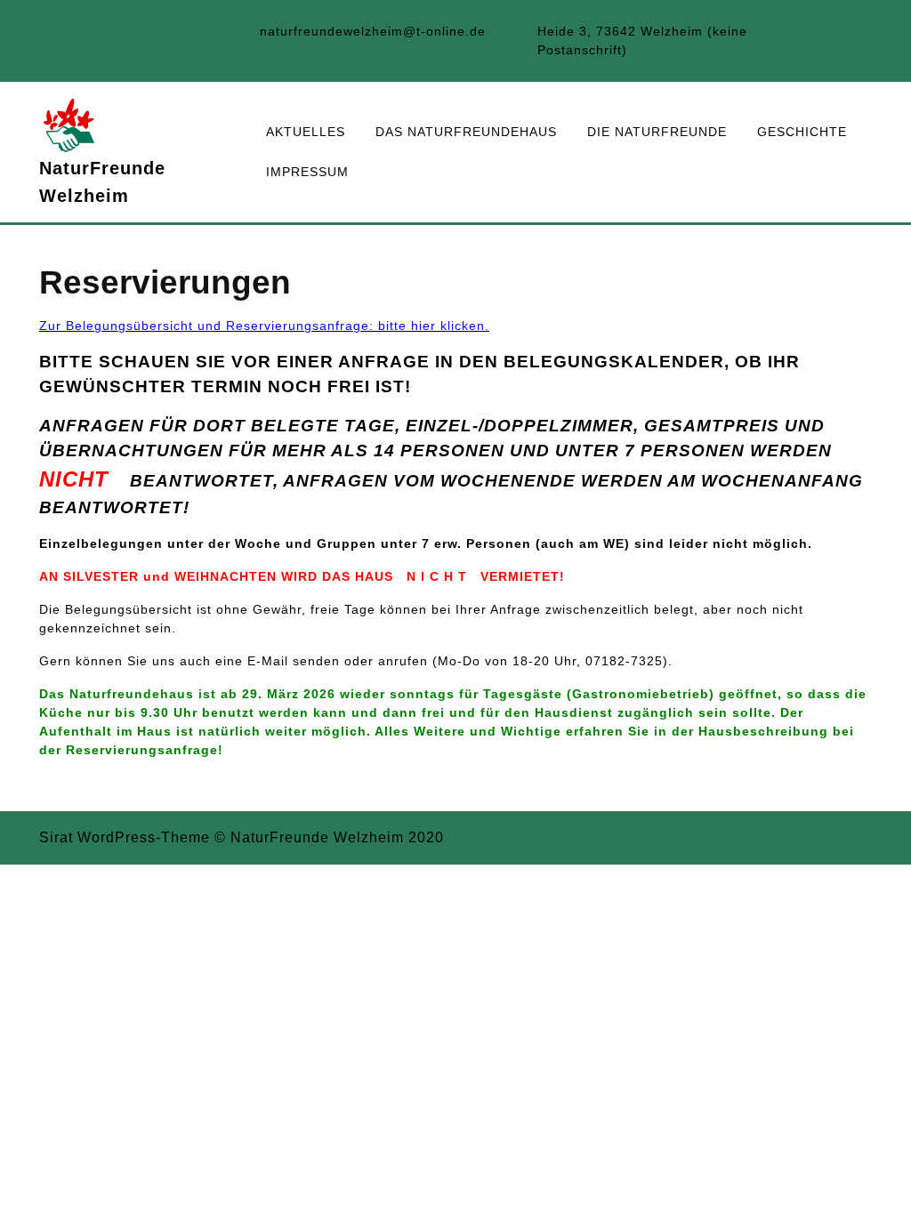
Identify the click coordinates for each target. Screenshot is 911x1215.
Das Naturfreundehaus (466, 132)
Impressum (307, 172)
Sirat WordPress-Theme (124, 837)
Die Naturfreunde (657, 132)
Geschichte (802, 132)
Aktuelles (305, 132)
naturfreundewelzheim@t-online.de (373, 31)
